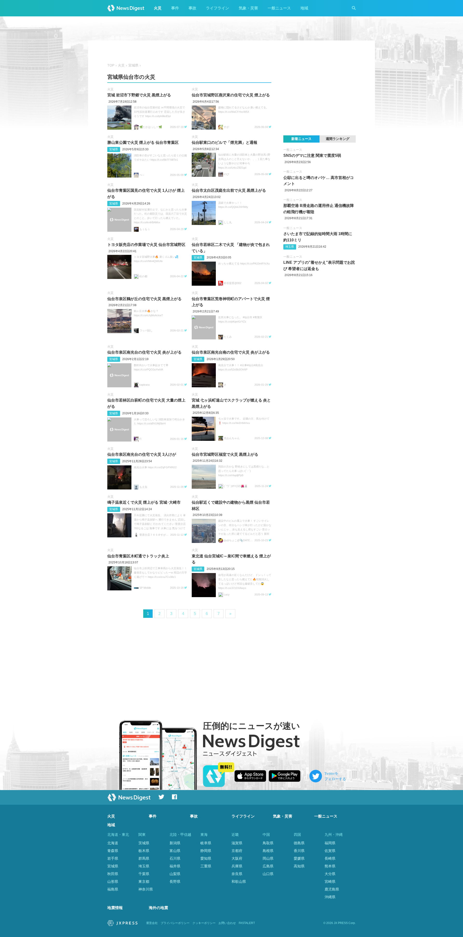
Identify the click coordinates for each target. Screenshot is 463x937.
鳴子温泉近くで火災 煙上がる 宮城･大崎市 (144, 502)
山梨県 (175, 874)
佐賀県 (330, 851)
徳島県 (299, 843)
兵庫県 (237, 866)
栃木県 (143, 851)
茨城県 (143, 843)
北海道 (112, 843)
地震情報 (115, 908)
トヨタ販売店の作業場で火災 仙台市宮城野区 (146, 245)
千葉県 (143, 874)
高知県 (299, 866)
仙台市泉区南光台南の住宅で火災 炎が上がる (231, 352)
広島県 (268, 866)
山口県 (268, 874)
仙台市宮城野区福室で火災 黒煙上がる (225, 454)
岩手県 (112, 858)
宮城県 (133, 65)
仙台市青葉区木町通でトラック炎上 (138, 556)
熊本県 (330, 866)
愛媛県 (299, 858)
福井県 (175, 866)
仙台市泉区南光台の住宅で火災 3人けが (141, 454)
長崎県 (330, 858)
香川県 (299, 851)
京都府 (237, 851)
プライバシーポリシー (175, 923)
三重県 (205, 866)
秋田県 (112, 874)
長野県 (175, 881)
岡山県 (268, 858)
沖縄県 (330, 897)
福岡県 (330, 843)
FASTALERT (247, 923)
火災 (158, 8)
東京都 (143, 881)
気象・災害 (248, 8)
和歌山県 (239, 881)
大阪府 (237, 858)
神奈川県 (145, 889)
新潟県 (175, 843)
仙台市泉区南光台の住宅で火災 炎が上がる (144, 352)
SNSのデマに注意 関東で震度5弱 (312, 155)
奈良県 (237, 874)
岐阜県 (205, 843)
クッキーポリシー (204, 923)
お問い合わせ (227, 923)
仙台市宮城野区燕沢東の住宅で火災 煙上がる (231, 95)
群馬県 (143, 858)
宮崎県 (330, 881)
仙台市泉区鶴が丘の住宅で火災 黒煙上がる (144, 299)
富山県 (175, 851)
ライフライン (217, 8)
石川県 (175, 858)
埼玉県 (289, 246)
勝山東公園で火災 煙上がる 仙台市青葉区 (143, 142)
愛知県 (205, 858)
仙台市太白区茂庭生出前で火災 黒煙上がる (229, 190)
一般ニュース (279, 8)
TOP (110, 65)
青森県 (112, 851)
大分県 (330, 874)
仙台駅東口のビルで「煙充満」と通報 (224, 142)
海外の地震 (158, 908)
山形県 (112, 881)
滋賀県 (237, 843)
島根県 (268, 851)
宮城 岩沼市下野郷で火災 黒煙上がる (139, 95)
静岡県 (205, 851)
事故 (192, 8)
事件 (175, 8)
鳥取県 (268, 843)
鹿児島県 (332, 889)
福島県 (112, 889)
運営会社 (152, 923)
